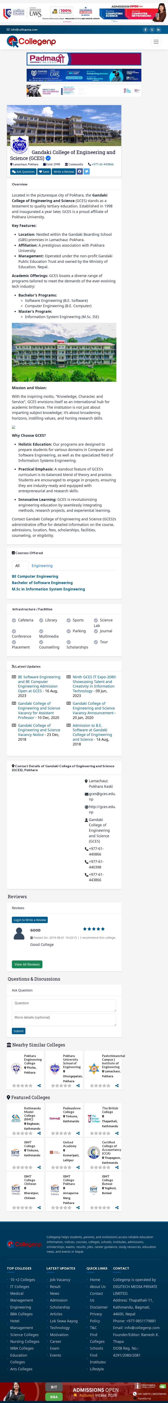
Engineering (20, 1307)
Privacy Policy (96, 1317)
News (54, 1293)
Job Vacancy (60, 1279)
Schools (96, 1348)
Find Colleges (97, 1338)
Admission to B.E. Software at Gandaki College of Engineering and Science (92, 734)
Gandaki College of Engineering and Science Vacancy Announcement (94, 710)
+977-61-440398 (96, 864)
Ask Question (25, 172)
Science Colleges (24, 1334)
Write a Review (64, 172)
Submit (19, 1031)
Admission (59, 1300)
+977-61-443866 (96, 877)
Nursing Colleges (24, 1341)
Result (55, 1286)
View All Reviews (27, 964)
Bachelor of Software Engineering (42, 582)
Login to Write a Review (30, 920)
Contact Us (96, 1297)
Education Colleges (18, 1358)
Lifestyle (97, 1368)
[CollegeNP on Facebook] (145, 30)
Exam (54, 1348)
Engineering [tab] (44, 565)
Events (55, 1355)
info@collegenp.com (24, 29)
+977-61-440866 (103, 164)
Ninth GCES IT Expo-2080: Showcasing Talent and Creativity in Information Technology (94, 686)
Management (21, 1300)
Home (95, 1279)
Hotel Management (21, 1324)
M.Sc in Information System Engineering (48, 589)
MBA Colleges (22, 1348)
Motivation (59, 1334)
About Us (98, 1286)
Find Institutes (98, 1358)
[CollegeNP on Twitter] (152, 30)
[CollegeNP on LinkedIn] (158, 30)
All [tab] (19, 565)
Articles (56, 1313)
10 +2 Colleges (22, 1279)
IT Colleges (19, 1286)
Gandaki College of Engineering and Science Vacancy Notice (39, 732)
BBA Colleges (21, 1313)
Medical (17, 1293)
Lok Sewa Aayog (64, 1320)
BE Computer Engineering (35, 576)
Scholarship (60, 1307)
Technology (60, 1327)
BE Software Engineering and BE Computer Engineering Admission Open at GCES (39, 686)
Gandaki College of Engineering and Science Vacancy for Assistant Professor (39, 710)
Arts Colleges (21, 1368)
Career (55, 1341)
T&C (93, 1327)
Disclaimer (99, 1307)
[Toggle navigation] (156, 41)
